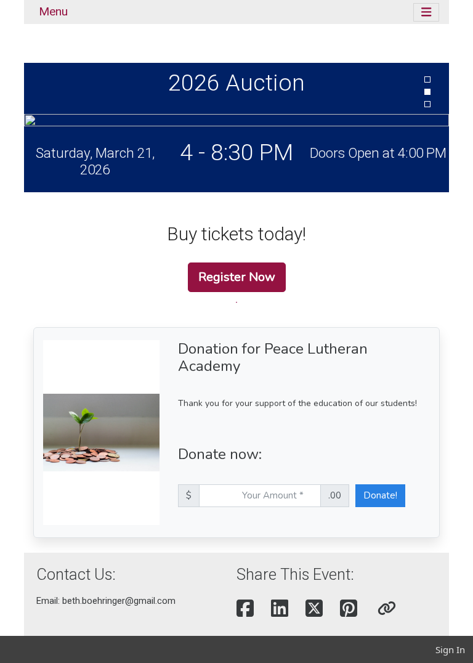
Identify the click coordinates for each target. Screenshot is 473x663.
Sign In (450, 649)
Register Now (236, 277)
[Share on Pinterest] (348, 609)
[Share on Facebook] (245, 609)
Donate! (380, 495)
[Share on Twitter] (314, 609)
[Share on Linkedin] (279, 609)
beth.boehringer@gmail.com (119, 600)
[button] (386, 609)
